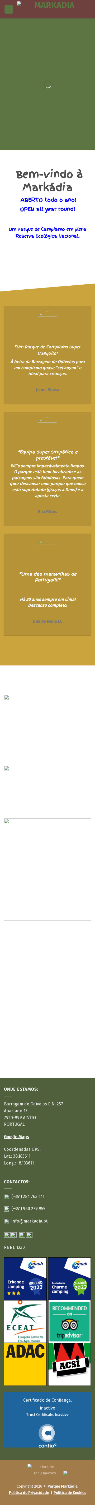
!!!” (57, 580)
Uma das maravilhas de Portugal (48, 577)
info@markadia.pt (29, 1221)
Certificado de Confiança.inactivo (47, 1407)
